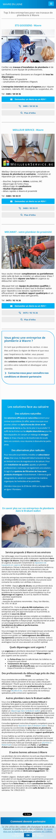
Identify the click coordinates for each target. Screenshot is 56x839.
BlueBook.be (16, 690)
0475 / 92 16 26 (30, 312)
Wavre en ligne (12, 4)
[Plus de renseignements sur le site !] (28, 45)
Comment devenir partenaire (28, 821)
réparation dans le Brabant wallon (32, 725)
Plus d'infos (30, 113)
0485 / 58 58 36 (30, 106)
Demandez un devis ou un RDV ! (30, 99)
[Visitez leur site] (28, 252)
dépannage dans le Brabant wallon (25, 711)
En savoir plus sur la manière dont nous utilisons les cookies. (28, 830)
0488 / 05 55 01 (30, 208)
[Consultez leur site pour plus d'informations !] (28, 150)
